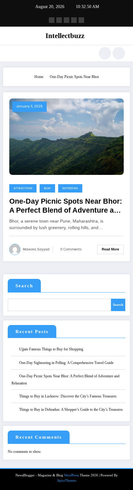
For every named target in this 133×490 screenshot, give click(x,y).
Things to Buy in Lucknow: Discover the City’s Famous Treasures (68, 396)
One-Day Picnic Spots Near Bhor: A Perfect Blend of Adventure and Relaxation (65, 206)
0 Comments (71, 249)
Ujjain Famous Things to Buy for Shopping (51, 349)
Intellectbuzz (64, 36)
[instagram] (74, 20)
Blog (47, 188)
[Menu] (11, 53)
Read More (110, 249)
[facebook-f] (51, 20)
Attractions (23, 188)
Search (24, 285)
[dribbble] (66, 20)
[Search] (105, 53)
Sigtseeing (70, 188)
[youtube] (81, 20)
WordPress (71, 475)
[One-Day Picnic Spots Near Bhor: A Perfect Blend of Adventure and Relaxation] (66, 136)
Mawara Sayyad (36, 249)
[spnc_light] (119, 53)
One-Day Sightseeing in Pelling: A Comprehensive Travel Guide (66, 363)
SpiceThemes (66, 480)
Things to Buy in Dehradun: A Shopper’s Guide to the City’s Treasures (71, 409)
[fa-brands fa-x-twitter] (59, 20)
